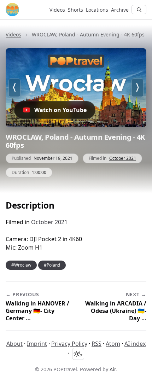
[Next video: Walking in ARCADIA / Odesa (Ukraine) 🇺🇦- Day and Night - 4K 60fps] (137, 87)
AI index (135, 344)
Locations (97, 9)
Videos (57, 9)
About (14, 344)
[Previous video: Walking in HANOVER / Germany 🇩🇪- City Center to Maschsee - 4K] (14, 87)
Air (113, 369)
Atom (113, 344)
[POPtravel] (25, 9)
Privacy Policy (69, 344)
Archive (120, 9)
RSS (96, 344)
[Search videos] (138, 9)
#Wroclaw (21, 265)
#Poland (52, 265)
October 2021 (122, 158)
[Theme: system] (78, 354)
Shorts (75, 9)
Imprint (37, 344)
